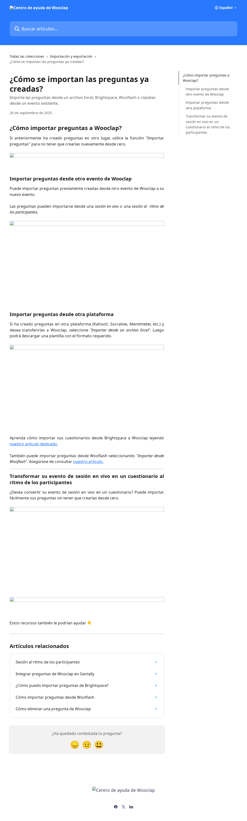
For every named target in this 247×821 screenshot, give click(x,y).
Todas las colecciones (27, 56)
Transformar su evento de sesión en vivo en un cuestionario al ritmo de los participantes (208, 124)
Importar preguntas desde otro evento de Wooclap (207, 92)
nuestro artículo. (88, 461)
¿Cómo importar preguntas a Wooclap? (206, 78)
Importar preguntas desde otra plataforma (207, 105)
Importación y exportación (71, 56)
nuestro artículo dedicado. (34, 444)
